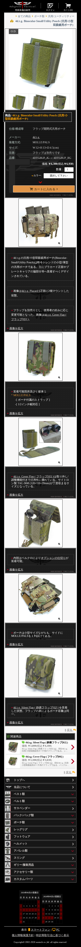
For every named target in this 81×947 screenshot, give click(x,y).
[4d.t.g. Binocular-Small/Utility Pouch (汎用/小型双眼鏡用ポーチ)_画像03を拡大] (40, 464)
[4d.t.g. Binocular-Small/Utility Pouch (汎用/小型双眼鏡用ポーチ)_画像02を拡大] (40, 379)
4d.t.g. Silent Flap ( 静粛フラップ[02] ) (36, 707)
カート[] (68, 10)
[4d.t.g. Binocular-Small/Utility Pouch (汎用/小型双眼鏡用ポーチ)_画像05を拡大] (40, 620)
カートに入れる (44, 189)
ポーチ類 (39, 16)
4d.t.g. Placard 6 (31, 290)
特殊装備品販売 (22, 10)
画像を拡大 (16, 328)
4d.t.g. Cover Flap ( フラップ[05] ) (33, 476)
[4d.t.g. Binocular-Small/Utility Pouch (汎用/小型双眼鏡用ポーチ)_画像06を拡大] (40, 695)
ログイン (50, 10)
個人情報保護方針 (23, 935)
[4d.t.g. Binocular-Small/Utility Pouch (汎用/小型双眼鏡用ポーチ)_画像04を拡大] (40, 546)
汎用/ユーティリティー (61, 16)
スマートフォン (40, 929)
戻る (70, 730)
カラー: (37, 175)
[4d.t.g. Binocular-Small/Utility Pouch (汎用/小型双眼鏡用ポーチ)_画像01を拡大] (40, 245)
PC (58, 929)
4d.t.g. (36, 137)
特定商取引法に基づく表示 (52, 935)
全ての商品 (24, 16)
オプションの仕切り (53, 558)
